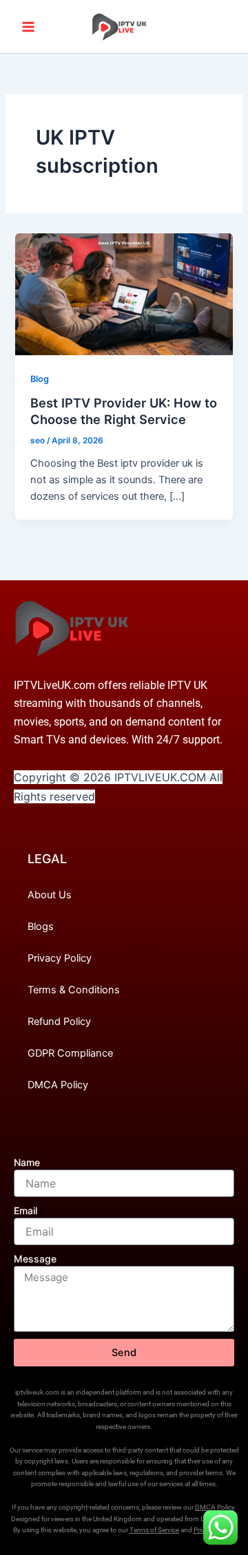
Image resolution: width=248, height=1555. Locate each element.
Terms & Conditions (74, 990)
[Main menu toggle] (28, 26)
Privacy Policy (60, 958)
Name (27, 1162)
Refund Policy (59, 1021)
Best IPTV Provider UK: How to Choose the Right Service (123, 411)
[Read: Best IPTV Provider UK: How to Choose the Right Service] (123, 294)
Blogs (41, 926)
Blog (39, 379)
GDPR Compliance (70, 1053)
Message (35, 1259)
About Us (50, 895)
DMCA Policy (58, 1085)
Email (25, 1210)
